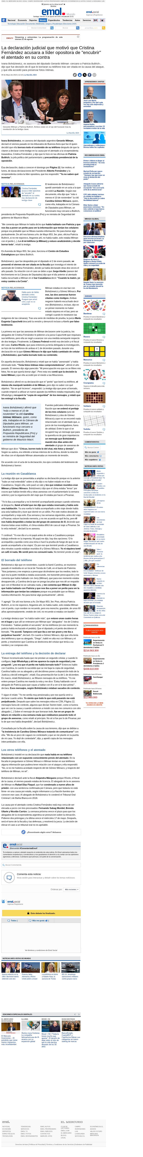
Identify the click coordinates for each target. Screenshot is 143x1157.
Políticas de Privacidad (37, 1144)
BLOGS (63, 1135)
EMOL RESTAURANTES (29, 1136)
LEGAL (63, 1138)
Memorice (88, 360)
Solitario (87, 406)
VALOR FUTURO (96, 1131)
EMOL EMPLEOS (46, 1131)
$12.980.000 (90, 697)
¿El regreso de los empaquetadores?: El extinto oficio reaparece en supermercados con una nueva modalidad (94, 507)
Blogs (19, 1)
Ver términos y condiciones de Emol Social (41, 950)
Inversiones (38, 1)
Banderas (88, 314)
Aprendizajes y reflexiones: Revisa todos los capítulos (94, 146)
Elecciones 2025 (69, 24)
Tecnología (12, 24)
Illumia (25, 1019)
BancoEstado (68, 1019)
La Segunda (96, 1)
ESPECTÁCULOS (8, 1134)
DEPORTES (6, 1131)
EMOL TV (24, 1131)
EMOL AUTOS (45, 1126)
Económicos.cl (74, 1)
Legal (24, 1)
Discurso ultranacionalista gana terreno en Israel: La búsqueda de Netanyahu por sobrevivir (94, 239)
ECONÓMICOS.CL (96, 1126)
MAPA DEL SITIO (46, 1136)
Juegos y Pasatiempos (54, 24)
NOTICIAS (6, 1126)
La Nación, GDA (30, 75)
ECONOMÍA (6, 1129)
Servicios (87, 20)
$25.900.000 (90, 683)
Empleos (64, 1)
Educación (21, 24)
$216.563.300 (91, 650)
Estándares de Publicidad (83, 1144)
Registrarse (98, 15)
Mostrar (53, 6)
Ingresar (89, 15)
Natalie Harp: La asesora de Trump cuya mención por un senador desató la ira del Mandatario (93, 285)
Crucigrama (89, 383)
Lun (103, 1)
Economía (22, 20)
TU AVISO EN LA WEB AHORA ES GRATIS (94, 704)
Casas (88, 1)
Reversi (87, 337)
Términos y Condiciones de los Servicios (60, 1144)
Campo (30, 1)
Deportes (33, 20)
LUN (76, 1131)
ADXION (93, 1129)
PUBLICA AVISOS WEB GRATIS (94, 631)
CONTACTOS (45, 1134)
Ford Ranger (98, 677)
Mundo (43, 20)
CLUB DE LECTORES (65, 1127)
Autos (46, 1)
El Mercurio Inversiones (7, 1020)
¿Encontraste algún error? (44, 832)
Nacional (11, 20)
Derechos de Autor (21, 1144)
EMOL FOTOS (26, 1134)
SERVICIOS (25, 1129)
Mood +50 (46, 1019)
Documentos (30, 24)
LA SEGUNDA (79, 1134)
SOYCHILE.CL (80, 1136)
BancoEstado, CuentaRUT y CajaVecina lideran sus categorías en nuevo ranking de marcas (71, 1037)
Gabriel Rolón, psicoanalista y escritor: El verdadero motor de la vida (94, 126)
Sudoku (87, 429)
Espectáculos (54, 20)
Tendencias (67, 20)
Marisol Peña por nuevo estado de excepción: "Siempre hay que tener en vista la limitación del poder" (94, 175)
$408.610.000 (91, 668)
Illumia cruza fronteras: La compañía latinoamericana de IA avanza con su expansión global (31, 1037)
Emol (4, 1)
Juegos (88, 296)
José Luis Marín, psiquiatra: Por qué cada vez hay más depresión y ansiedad (93, 103)
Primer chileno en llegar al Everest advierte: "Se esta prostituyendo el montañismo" (94, 164)
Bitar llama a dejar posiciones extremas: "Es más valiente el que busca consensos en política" (94, 208)
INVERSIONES (80, 1129)
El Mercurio (11, 1)
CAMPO (77, 1126)
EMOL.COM (65, 1130)
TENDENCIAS (26, 1126)
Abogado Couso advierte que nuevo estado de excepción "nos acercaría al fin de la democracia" (94, 187)
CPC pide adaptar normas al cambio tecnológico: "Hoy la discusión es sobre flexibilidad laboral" (94, 197)
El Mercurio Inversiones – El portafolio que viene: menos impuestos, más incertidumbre (9, 1040)
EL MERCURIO (66, 1133)
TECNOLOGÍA (7, 1136)
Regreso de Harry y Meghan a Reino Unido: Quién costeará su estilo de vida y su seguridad (94, 262)
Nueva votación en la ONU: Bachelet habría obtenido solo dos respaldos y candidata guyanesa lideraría (10, 978)
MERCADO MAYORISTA (94, 1134)
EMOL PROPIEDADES (48, 1129)
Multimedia (40, 24)
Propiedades (55, 1)
